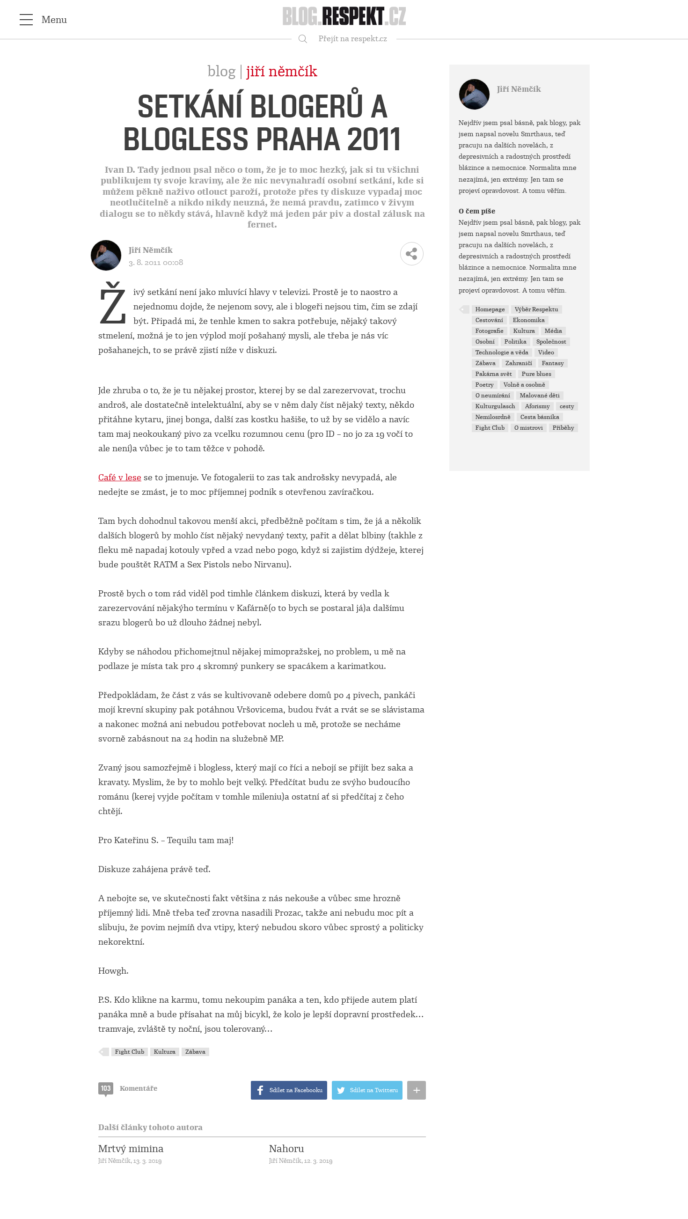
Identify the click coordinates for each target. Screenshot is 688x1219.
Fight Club (129, 1052)
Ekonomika (529, 320)
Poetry (485, 385)
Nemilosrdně (493, 417)
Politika (516, 341)
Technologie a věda (502, 352)
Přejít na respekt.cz (353, 39)
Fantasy (553, 363)
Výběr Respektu (536, 309)
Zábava (195, 1052)
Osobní (485, 341)
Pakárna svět (494, 374)
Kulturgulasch (495, 406)
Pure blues (536, 374)
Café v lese (119, 477)
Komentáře (129, 1088)
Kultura (165, 1052)
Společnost (551, 341)
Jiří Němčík (281, 71)
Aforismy (537, 406)
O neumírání (493, 395)
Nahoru (286, 1148)
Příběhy (563, 428)
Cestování (489, 320)
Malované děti (540, 395)
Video (546, 352)
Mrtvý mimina (131, 1148)
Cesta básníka (539, 417)
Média (553, 331)
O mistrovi (528, 428)
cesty (567, 406)
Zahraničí (518, 363)
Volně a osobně (524, 385)
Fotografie (490, 331)
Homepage (490, 309)
